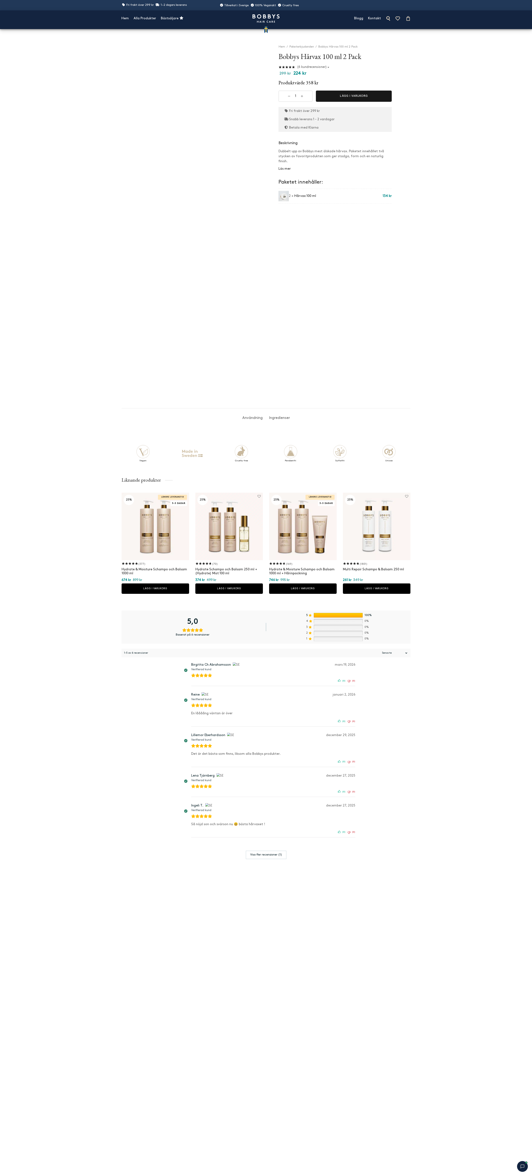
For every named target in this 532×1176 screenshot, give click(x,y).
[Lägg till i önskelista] (256, 46)
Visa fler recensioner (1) (266, 854)
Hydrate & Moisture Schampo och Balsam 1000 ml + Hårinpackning (302, 571)
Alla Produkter (145, 18)
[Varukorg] (408, 18)
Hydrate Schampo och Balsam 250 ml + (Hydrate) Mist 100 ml (226, 571)
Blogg (358, 18)
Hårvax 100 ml (305, 196)
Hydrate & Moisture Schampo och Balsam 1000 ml (154, 571)
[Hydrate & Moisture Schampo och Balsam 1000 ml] (155, 526)
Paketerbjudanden (301, 46)
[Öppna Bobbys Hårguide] (522, 1166)
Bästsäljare (170, 18)
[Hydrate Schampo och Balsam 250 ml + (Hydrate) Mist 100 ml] (229, 526)
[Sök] (388, 18)
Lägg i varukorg (354, 96)
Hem (125, 18)
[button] (155, 588)
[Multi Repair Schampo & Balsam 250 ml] (376, 526)
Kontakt (374, 18)
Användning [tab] (252, 418)
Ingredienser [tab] (279, 418)
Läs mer (284, 169)
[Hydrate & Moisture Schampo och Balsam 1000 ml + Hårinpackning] (303, 526)
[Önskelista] (398, 18)
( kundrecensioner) (312, 67)
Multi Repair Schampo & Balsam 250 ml (373, 569)
